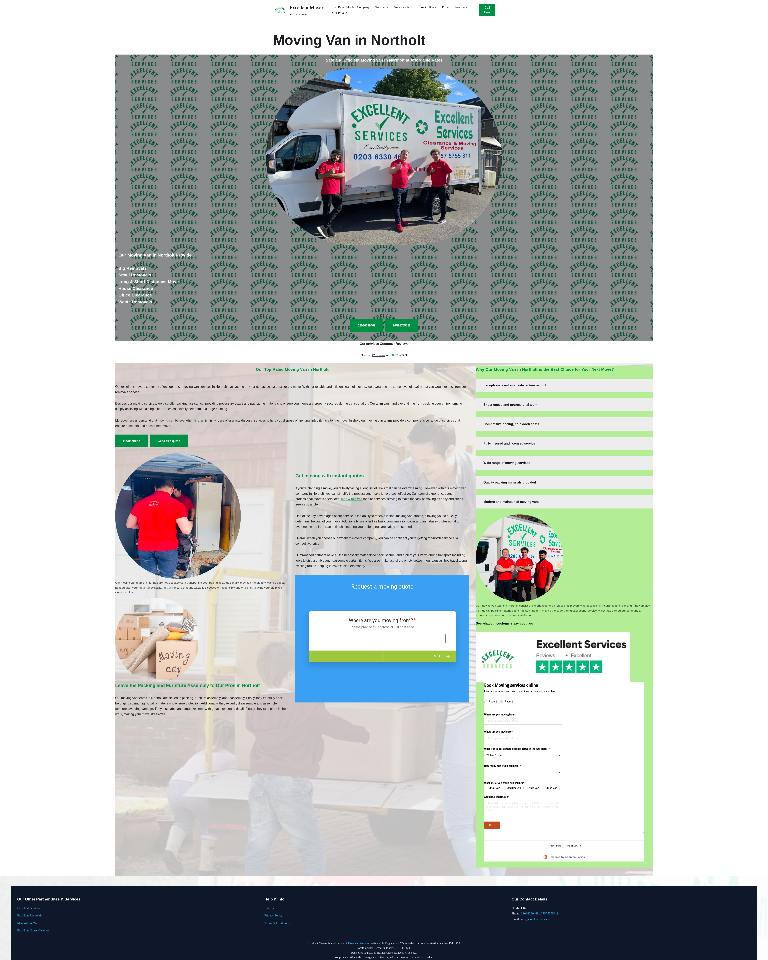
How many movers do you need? (507, 766)
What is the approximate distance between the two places (521, 749)
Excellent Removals (29, 915)
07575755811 (549, 913)
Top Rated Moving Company (350, 7)
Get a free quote (169, 441)
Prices (446, 7)
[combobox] (523, 755)
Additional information (496, 797)
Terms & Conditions (277, 923)
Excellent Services (28, 908)
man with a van (351, 499)
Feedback (461, 7)
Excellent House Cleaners (33, 930)
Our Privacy (340, 12)
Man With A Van (27, 923)
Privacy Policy (273, 915)
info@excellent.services (535, 919)
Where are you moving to (503, 731)
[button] (387, 7)
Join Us (269, 908)
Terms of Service (572, 846)
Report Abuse (554, 846)
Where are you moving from (505, 714)
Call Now (487, 10)
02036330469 (530, 913)
